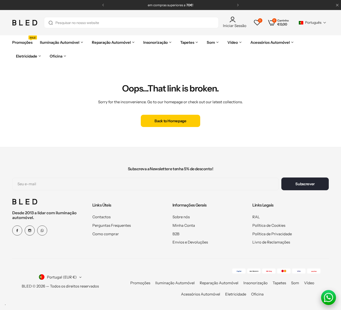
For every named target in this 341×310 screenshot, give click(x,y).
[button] (103, 5)
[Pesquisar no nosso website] (50, 22)
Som (295, 282)
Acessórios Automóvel (200, 294)
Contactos (101, 216)
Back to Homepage (170, 120)
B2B (175, 234)
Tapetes (279, 282)
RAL (256, 216)
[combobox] (131, 22)
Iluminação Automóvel (175, 282)
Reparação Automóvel (219, 282)
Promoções (140, 282)
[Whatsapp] (42, 231)
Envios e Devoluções (190, 242)
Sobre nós (181, 216)
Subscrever (305, 184)
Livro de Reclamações (271, 242)
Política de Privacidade (272, 234)
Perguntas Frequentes (111, 225)
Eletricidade (235, 294)
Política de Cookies (268, 225)
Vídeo (309, 282)
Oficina (257, 294)
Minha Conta (183, 225)
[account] (234, 19)
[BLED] (24, 23)
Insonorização (255, 282)
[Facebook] (17, 231)
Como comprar (105, 234)
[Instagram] (30, 231)
